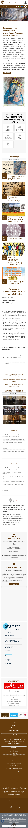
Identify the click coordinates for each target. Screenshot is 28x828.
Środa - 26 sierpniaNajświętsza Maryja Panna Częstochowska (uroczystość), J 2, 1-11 (14, 696)
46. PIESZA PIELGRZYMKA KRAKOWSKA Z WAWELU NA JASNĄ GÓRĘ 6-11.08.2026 (15, 260)
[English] (18, 6)
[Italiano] (20, 6)
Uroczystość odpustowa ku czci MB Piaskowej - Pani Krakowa (16, 178)
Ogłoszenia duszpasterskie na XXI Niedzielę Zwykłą (14, 291)
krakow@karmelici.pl (15, 771)
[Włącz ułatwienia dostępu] (26, 6)
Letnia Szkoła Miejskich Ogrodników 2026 (16, 282)
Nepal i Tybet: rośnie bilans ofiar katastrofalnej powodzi (13, 439)
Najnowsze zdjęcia (14, 392)
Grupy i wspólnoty (14, 730)
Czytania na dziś (14, 751)
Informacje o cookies (14, 822)
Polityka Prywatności (14, 820)
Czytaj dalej (13, 584)
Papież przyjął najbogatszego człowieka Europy (11, 455)
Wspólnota (14, 728)
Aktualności (14, 158)
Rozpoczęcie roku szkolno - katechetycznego (14, 198)
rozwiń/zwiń (7, 72)
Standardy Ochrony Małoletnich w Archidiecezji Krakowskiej (14, 742)
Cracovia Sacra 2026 (15, 238)
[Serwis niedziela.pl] (12, 715)
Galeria (14, 755)
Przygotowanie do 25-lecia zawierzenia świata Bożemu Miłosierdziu (16, 219)
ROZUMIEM (13, 825)
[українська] (22, 6)
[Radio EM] (21, 715)
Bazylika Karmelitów (14, 2)
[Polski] (16, 6)
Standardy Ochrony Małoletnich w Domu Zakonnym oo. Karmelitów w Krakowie (14, 738)
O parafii (14, 725)
